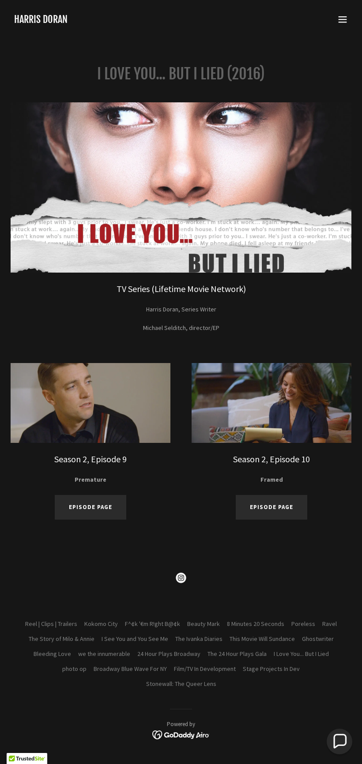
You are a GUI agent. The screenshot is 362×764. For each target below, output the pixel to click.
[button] (342, 19)
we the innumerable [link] (104, 654)
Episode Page (271, 507)
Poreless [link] (303, 624)
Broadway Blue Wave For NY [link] (130, 669)
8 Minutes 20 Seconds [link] (255, 624)
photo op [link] (74, 669)
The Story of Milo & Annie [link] (61, 639)
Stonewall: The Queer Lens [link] (181, 684)
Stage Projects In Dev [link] (271, 669)
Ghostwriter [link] (318, 639)
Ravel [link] (329, 624)
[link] (41, 21)
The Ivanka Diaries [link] (198, 639)
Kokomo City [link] (101, 624)
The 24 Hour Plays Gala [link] (237, 654)
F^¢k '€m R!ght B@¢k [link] (152, 624)
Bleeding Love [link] (52, 654)
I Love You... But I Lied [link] (301, 654)
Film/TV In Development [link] (205, 669)
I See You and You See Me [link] (135, 639)
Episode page (90, 507)
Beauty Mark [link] (203, 624)
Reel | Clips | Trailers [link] (51, 624)
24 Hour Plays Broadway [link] (168, 654)
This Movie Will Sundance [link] (262, 639)
